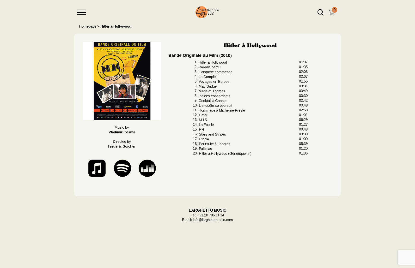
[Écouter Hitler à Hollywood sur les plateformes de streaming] (122, 168)
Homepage (87, 26)
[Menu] (81, 12)
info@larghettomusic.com (213, 220)
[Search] (320, 12)
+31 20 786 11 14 (210, 215)
